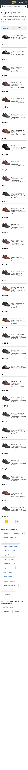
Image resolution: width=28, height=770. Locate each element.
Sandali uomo (6, 594)
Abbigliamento (7, 611)
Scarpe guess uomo (8, 568)
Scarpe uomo (5, 10)
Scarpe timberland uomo (10, 546)
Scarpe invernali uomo (9, 563)
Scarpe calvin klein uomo (10, 585)
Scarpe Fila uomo (8, 576)
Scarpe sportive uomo (9, 550)
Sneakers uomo (18, 533)
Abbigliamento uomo (9, 607)
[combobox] (14, 6)
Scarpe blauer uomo (8, 590)
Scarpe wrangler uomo (9, 537)
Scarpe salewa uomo (9, 555)
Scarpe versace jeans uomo (10, 542)
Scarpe (17, 611)
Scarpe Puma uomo (8, 559)
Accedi (21, 2)
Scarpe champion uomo (9, 581)
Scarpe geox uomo (8, 572)
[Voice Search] (25, 6)
